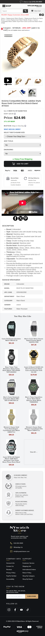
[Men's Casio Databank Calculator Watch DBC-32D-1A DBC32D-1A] (11, 387)
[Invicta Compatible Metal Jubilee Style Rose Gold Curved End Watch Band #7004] (22, 72)
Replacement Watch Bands (14, 18)
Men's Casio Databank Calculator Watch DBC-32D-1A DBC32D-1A (11, 398)
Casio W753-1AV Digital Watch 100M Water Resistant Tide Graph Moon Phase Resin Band (11, 459)
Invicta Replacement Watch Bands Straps (19, 20)
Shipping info (26, 566)
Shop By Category (28, 576)
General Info (10, 563)
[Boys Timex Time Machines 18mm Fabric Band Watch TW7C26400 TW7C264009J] (11, 357)
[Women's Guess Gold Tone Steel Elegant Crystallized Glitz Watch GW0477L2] (11, 417)
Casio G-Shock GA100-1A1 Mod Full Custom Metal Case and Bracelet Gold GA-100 (33, 369)
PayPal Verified (11, 576)
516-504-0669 (18, 543)
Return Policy (26, 573)
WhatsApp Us (18, 547)
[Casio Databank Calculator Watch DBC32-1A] (11, 329)
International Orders (29, 569)
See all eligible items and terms (18, 30)
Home (3, 18)
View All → (33, 452)
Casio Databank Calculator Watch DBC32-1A (11, 339)
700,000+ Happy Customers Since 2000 (15, 15)
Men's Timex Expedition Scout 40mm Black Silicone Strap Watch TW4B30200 (33, 399)
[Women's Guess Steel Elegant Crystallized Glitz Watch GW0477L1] (33, 417)
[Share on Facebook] (15, 220)
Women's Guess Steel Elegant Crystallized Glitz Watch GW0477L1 (34, 428)
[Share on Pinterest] (25, 220)
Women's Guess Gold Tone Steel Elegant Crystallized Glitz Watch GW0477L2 (11, 429)
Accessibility (10, 579)
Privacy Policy (10, 573)
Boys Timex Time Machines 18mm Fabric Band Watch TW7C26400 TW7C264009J (11, 369)
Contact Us (10, 566)
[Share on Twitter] (20, 220)
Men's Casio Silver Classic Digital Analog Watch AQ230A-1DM (33, 340)
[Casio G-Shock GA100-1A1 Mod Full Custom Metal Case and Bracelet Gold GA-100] (33, 357)
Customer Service (28, 563)
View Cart (37, 11)
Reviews (9, 569)
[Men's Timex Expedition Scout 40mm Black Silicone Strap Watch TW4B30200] (33, 387)
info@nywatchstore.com (22, 551)
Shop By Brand (27, 579)
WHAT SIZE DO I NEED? (12, 129)
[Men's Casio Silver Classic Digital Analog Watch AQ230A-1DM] (33, 329)
